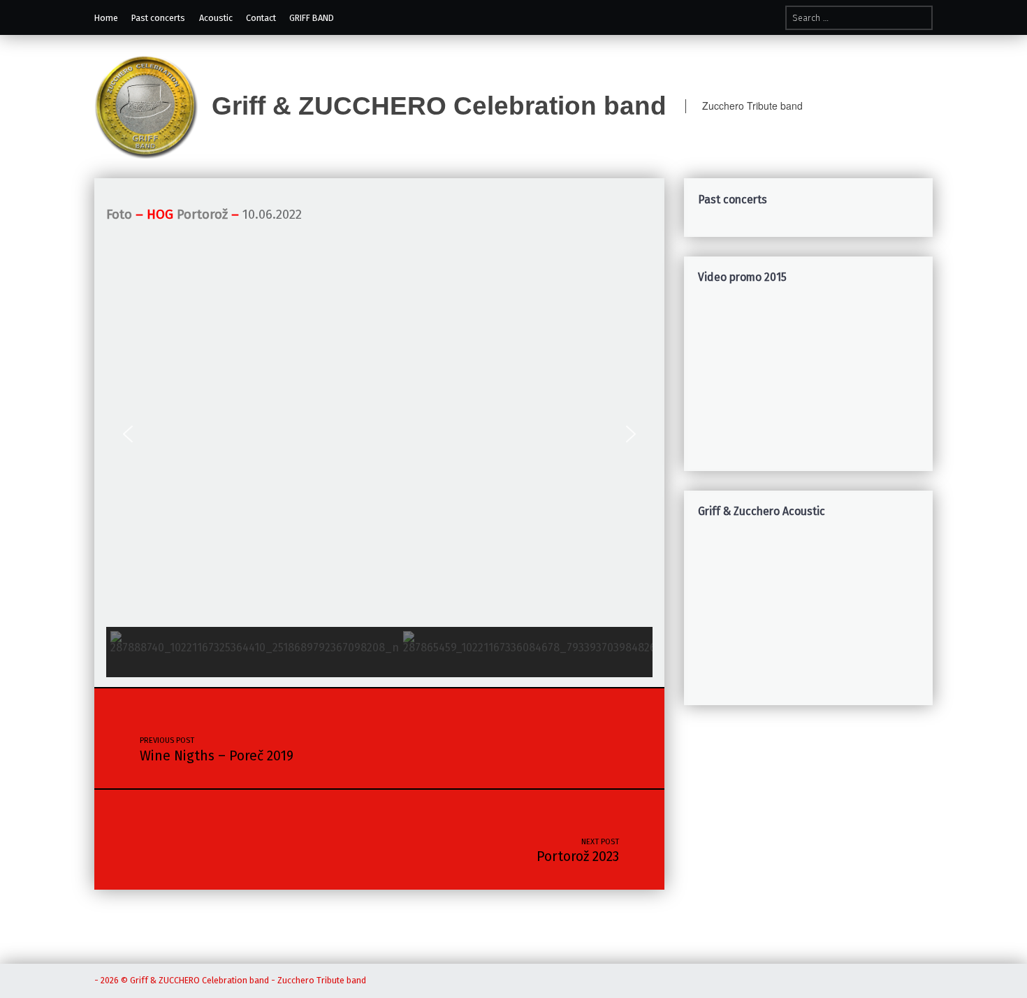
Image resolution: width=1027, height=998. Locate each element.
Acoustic (216, 18)
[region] (808, 379)
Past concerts (158, 18)
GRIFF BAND (311, 18)
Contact (261, 18)
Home (106, 18)
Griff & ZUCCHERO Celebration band (439, 105)
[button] (128, 434)
